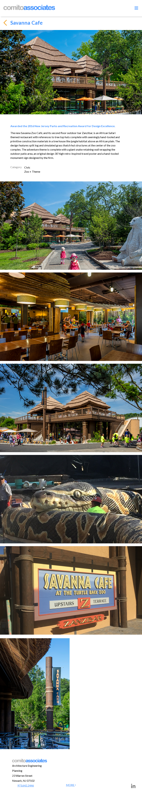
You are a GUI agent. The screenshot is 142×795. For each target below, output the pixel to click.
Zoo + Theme (32, 171)
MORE (70, 785)
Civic (27, 167)
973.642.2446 (25, 785)
